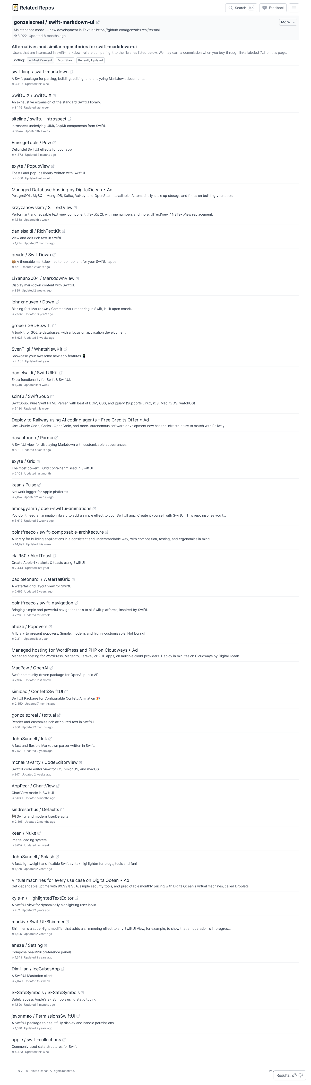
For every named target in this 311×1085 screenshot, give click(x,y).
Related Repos (37, 8)
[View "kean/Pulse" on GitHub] (39, 485)
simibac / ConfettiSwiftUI (37, 691)
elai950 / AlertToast (32, 555)
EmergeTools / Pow (31, 142)
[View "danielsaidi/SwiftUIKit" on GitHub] (61, 373)
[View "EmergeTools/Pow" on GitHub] (54, 143)
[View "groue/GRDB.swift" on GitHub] (54, 326)
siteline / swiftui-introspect (39, 118)
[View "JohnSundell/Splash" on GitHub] (57, 857)
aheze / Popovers (29, 626)
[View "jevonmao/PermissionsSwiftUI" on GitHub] (78, 1016)
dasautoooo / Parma (32, 437)
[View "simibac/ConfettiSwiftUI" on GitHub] (66, 691)
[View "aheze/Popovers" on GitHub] (50, 627)
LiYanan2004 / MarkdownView (43, 278)
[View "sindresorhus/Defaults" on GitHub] (62, 809)
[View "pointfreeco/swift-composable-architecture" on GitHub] (107, 532)
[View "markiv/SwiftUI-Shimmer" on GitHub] (67, 922)
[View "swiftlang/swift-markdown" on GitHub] (72, 72)
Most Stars (65, 60)
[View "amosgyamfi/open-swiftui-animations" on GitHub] (94, 509)
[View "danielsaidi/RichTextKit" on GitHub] (64, 231)
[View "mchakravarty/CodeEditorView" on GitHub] (81, 762)
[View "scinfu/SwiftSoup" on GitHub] (52, 396)
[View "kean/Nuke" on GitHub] (39, 833)
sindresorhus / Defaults (35, 809)
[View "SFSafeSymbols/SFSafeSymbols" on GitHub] (83, 992)
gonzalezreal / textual (34, 715)
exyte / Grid (23, 461)
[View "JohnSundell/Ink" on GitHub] (50, 739)
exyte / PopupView (31, 166)
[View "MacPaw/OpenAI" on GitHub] (51, 668)
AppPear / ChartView (33, 785)
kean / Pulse (24, 484)
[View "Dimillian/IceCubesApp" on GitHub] (63, 969)
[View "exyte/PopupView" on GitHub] (53, 166)
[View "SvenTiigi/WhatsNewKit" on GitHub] (65, 349)
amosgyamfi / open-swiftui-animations (51, 508)
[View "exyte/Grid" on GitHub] (38, 461)
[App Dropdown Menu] (294, 7)
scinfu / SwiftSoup (30, 396)
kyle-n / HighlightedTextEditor (43, 898)
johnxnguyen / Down (33, 301)
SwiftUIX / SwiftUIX (32, 95)
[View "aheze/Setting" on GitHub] (46, 945)
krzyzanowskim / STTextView (42, 207)
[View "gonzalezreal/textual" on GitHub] (59, 715)
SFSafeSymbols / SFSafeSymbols (46, 992)
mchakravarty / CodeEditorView (45, 762)
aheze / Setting (27, 945)
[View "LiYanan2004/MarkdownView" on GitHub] (77, 278)
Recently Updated (90, 60)
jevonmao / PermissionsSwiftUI (43, 1016)
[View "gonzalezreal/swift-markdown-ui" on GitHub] (98, 22)
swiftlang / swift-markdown (40, 71)
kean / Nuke (24, 833)
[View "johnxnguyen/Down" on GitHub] (57, 302)
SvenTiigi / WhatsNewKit (37, 349)
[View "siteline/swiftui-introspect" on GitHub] (69, 119)
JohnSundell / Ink (29, 738)
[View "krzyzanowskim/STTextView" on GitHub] (76, 208)
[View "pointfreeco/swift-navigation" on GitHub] (76, 603)
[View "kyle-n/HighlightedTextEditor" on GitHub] (76, 898)
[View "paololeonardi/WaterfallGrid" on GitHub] (73, 579)
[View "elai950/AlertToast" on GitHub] (55, 556)
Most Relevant (40, 60)
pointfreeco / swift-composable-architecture (58, 532)
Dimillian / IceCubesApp (36, 968)
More (285, 22)
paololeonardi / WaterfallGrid (41, 579)
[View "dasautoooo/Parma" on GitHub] (56, 438)
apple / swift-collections (36, 1039)
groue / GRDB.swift (31, 325)
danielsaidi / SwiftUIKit (35, 372)
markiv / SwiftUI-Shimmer (38, 921)
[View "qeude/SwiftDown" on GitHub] (54, 255)
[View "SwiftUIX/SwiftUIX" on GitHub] (54, 95)
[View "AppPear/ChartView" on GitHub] (58, 786)
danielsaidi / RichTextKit (36, 231)
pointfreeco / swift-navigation (42, 602)
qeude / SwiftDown (31, 254)
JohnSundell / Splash (33, 856)
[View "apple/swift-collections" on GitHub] (64, 1040)
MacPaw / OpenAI (30, 667)
